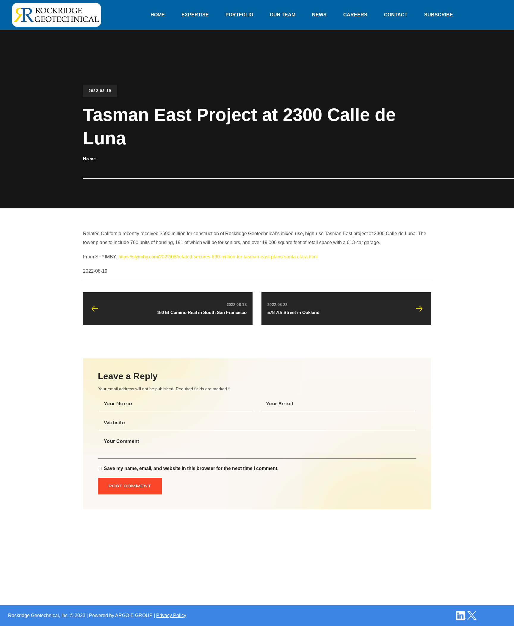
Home (89, 158)
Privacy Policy (171, 615)
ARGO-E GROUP (134, 615)
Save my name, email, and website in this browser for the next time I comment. (191, 468)
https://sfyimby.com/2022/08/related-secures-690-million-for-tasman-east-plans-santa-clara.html (218, 256)
